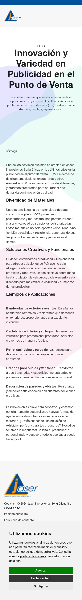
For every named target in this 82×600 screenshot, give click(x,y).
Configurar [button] (41, 586)
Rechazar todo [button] (41, 578)
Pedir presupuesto (16, 514)
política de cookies (33, 556)
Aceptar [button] (41, 571)
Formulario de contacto (19, 520)
